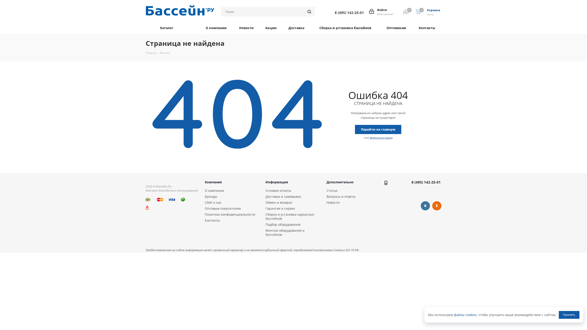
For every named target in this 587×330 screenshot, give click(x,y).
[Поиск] (309, 11)
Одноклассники (436, 205)
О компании (214, 190)
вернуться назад (381, 138)
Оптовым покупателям (223, 208)
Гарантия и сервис (280, 208)
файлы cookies (465, 315)
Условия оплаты (278, 190)
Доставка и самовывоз (283, 196)
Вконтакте (425, 205)
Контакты (212, 220)
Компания (213, 182)
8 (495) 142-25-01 (426, 182)
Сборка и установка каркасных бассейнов (290, 216)
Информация (277, 182)
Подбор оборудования (283, 224)
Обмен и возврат (279, 202)
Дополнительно (340, 182)
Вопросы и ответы (341, 196)
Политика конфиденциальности (230, 214)
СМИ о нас (213, 202)
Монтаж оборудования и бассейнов (285, 232)
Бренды (211, 196)
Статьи (332, 190)
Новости (333, 202)
